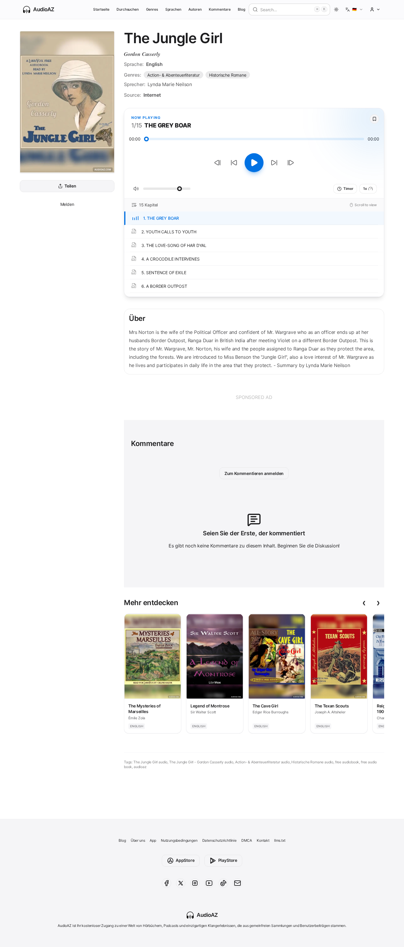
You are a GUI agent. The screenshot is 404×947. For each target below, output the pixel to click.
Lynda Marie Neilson (170, 84)
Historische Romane (227, 74)
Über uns (138, 840)
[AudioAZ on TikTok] (223, 883)
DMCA (246, 840)
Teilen (70, 186)
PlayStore (227, 860)
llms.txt (279, 840)
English (154, 64)
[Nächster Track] (291, 163)
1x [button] (365, 188)
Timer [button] (348, 188)
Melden (67, 204)
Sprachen (173, 9)
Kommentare (219, 9)
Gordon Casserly (142, 54)
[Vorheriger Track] (217, 163)
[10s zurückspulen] (234, 163)
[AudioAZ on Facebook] (166, 883)
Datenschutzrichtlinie (219, 840)
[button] (354, 9)
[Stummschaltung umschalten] (136, 188)
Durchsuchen (128, 9)
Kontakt (263, 840)
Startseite (101, 9)
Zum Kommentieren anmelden (254, 473)
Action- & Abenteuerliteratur (173, 74)
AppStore (185, 860)
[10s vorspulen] (274, 163)
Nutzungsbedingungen (179, 840)
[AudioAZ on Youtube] (209, 883)
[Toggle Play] (254, 162)
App (153, 840)
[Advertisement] (254, 397)
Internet (152, 95)
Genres (152, 9)
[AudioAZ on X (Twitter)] (180, 883)
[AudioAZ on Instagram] (195, 883)
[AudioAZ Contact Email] (237, 883)
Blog (241, 9)
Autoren (195, 9)
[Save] (374, 119)
